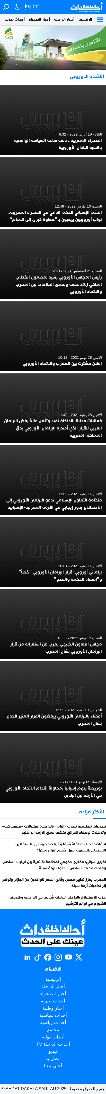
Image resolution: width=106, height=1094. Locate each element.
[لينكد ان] (27, 957)
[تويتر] (79, 957)
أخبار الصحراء (39, 19)
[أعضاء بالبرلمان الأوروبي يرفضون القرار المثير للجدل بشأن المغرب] (53, 696)
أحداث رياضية (53, 1022)
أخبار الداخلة (64, 19)
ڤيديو (53, 1051)
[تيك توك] (37, 957)
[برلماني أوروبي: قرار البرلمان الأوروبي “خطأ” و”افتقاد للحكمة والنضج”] (53, 552)
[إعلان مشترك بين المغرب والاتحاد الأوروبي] (53, 336)
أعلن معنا (53, 1065)
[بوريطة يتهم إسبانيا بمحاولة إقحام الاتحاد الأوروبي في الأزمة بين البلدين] (53, 768)
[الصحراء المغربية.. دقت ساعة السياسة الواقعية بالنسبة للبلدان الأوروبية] (53, 120)
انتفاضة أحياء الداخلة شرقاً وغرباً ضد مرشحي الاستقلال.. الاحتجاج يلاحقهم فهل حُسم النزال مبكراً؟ (60, 847)
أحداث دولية (53, 1036)
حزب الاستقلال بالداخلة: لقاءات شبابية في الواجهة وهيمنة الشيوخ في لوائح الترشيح (58, 900)
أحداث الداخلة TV (53, 1044)
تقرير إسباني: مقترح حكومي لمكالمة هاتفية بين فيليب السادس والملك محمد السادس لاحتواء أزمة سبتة (54, 865)
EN (28, 7)
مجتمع (53, 1029)
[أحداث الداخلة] (86, 7)
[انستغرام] (58, 957)
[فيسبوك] (48, 957)
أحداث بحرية (14, 19)
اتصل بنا (53, 1058)
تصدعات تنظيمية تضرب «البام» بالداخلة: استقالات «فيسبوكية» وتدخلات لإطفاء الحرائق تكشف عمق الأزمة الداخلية (54, 829)
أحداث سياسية (53, 1015)
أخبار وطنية (53, 1008)
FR (36, 7)
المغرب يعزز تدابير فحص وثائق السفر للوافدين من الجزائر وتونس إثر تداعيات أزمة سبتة (54, 883)
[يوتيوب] (68, 957)
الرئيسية (85, 19)
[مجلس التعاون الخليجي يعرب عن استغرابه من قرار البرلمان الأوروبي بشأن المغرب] (53, 624)
